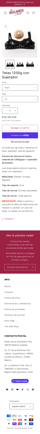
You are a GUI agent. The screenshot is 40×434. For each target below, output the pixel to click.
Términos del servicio (14, 315)
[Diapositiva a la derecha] (37, 65)
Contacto (8, 292)
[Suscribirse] (32, 267)
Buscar (7, 286)
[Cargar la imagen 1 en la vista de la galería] (10, 64)
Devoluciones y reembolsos (17, 303)
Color (4, 82)
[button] (5, 13)
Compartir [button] (9, 219)
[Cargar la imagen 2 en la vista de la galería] (20, 64)
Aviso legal (9, 321)
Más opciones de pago (20, 141)
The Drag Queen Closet (23, 428)
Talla (4, 94)
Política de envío (12, 298)
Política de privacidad (14, 309)
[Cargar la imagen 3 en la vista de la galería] (30, 64)
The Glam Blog (11, 326)
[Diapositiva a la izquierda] (2, 65)
